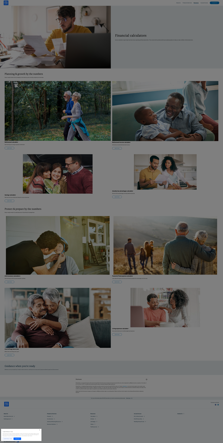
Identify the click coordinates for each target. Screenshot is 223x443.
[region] (21, 435)
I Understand (17, 438)
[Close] (39, 430)
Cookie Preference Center (7, 438)
